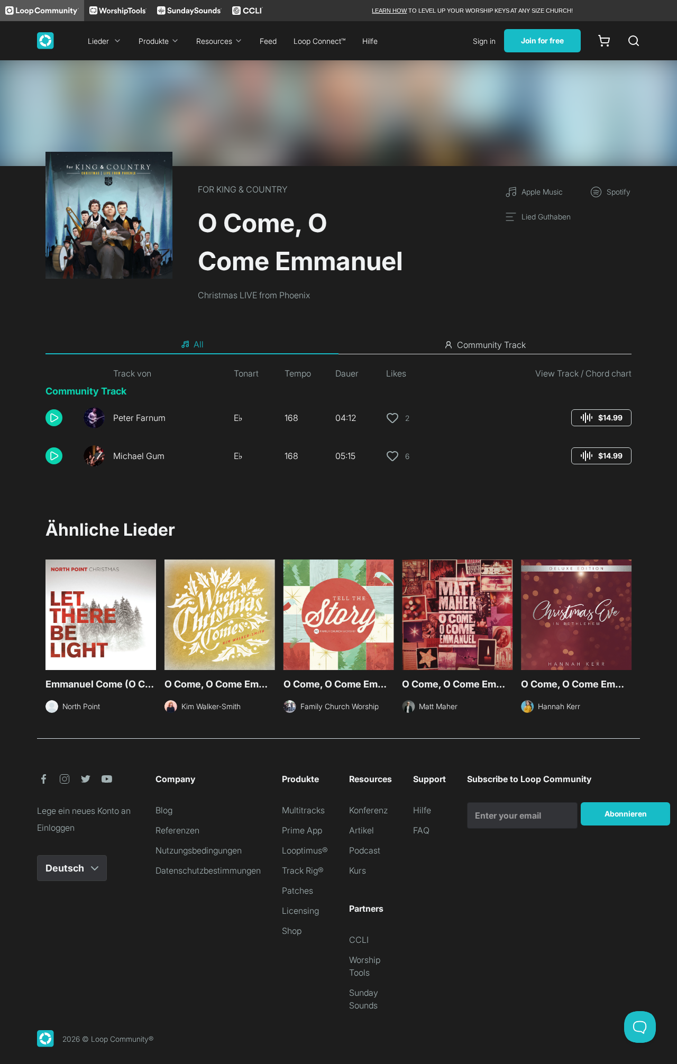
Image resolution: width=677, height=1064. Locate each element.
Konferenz (368, 810)
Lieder (98, 40)
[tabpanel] (338, 421)
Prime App (302, 830)
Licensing (300, 910)
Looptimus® (305, 850)
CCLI (359, 939)
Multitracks (303, 810)
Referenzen (177, 830)
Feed (268, 40)
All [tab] (199, 344)
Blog (163, 810)
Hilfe (370, 40)
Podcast (364, 850)
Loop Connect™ (319, 40)
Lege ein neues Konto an (84, 810)
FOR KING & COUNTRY (243, 189)
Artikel (361, 830)
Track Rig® (303, 870)
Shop (291, 930)
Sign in (484, 40)
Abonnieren (626, 813)
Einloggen (56, 827)
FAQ (421, 830)
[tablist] (338, 344)
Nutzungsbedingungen (198, 850)
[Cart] (604, 40)
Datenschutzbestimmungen (208, 870)
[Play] (53, 417)
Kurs (357, 870)
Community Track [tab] (491, 345)
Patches (297, 890)
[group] (601, 417)
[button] (60, 417)
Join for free (542, 40)
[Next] (625, 616)
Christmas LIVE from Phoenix (254, 295)
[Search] (633, 40)
